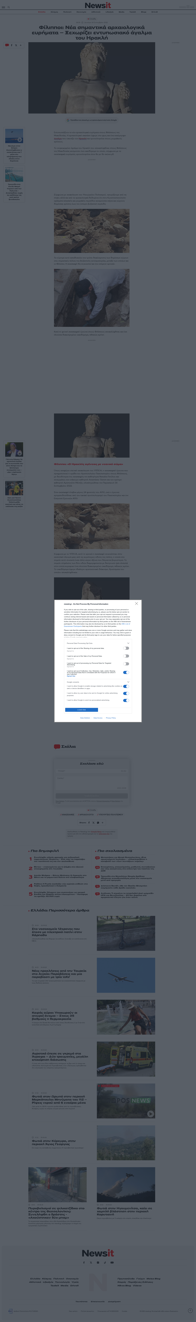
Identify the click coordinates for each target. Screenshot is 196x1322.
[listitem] (98, 643)
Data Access (98, 718)
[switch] (126, 648)
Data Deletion (85, 718)
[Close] (137, 604)
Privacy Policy (111, 718)
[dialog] (98, 661)
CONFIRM (81, 710)
